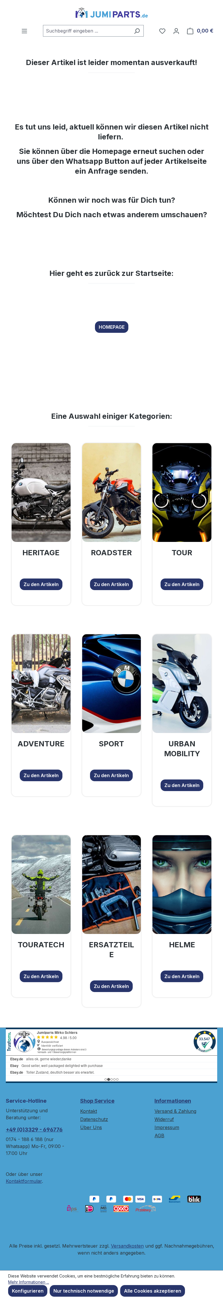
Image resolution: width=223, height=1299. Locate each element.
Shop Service (97, 1101)
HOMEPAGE (112, 327)
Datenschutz (94, 1119)
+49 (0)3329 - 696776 (34, 1129)
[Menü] (24, 31)
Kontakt (88, 1111)
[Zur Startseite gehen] (111, 12)
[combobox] (86, 31)
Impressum (166, 1127)
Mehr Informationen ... (28, 1282)
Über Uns (91, 1127)
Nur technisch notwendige (83, 1291)
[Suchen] (137, 31)
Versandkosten (127, 1246)
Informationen (172, 1101)
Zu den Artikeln (41, 584)
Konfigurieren (28, 1291)
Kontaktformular (24, 1181)
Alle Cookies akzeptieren (152, 1291)
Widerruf (164, 1119)
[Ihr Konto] (176, 31)
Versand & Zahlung (175, 1111)
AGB (159, 1135)
